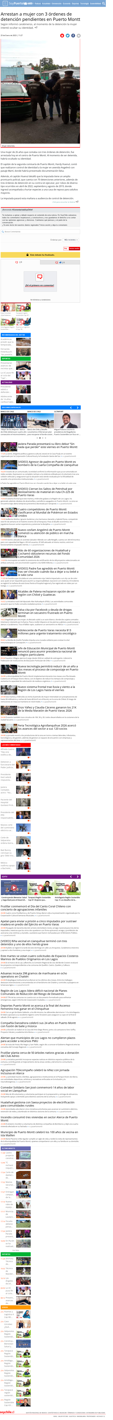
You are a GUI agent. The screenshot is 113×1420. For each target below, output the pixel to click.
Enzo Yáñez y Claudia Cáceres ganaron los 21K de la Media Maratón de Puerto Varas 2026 (47, 709)
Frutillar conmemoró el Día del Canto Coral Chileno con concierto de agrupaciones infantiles (36, 907)
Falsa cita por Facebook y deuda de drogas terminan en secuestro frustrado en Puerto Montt (45, 613)
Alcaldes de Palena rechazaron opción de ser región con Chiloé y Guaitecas (46, 593)
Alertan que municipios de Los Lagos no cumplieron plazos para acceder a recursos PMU (38, 1039)
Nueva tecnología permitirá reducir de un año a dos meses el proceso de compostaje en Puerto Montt (48, 669)
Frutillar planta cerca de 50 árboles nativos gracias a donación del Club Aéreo (40, 1054)
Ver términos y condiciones (40, 300)
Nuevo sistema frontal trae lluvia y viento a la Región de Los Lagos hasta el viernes (46, 688)
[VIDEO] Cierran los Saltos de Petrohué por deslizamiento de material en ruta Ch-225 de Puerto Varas (46, 492)
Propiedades (91, 1416)
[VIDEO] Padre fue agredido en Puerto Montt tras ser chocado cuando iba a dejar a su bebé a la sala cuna (48, 572)
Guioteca (73, 1416)
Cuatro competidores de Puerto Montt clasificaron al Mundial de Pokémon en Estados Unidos (48, 512)
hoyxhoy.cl (101, 1416)
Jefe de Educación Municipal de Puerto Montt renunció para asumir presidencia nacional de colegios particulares (47, 651)
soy (69, 456)
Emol (55, 1416)
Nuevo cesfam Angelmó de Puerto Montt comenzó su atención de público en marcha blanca (45, 533)
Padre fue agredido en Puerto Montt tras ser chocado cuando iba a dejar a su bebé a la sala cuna (39, 483)
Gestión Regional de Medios (37, 1413)
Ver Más (15, 1250)
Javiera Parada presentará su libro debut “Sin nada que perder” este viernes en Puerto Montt (47, 445)
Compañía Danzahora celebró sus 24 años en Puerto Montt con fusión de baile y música (38, 1024)
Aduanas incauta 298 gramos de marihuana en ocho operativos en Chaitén (34, 974)
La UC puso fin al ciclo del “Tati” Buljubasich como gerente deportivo (7, 379)
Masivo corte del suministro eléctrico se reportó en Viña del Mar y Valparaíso (7, 832)
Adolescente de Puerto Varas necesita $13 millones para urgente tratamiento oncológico (47, 631)
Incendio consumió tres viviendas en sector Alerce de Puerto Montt (39, 1118)
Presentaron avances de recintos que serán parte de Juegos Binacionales (7, 370)
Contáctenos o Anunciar (57, 1413)
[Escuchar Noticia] (36, 27)
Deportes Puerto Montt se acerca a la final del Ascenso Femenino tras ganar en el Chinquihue (35, 1007)
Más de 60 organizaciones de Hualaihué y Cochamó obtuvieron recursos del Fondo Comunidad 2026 (44, 554)
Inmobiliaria (82, 1416)
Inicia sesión (45, 225)
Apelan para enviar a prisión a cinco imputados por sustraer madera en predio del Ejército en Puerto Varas (39, 922)
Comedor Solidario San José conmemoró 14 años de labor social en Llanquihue (37, 1089)
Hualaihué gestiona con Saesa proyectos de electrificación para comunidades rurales (37, 1103)
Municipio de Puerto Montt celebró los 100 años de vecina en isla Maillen (39, 1133)
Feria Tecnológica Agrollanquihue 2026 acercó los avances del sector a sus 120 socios (47, 727)
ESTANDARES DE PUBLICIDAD (96, 1413)
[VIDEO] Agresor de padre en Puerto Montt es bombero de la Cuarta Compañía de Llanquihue (48, 463)
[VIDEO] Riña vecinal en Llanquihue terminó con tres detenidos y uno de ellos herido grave (34, 942)
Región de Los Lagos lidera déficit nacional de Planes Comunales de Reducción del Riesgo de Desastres (34, 992)
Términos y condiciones (76, 1413)
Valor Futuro (63, 1416)
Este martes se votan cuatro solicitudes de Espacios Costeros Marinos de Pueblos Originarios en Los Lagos (39, 957)
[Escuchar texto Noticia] (77, 201)
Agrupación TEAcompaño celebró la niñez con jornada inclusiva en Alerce (35, 1071)
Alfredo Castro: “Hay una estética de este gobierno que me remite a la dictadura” (7, 756)
